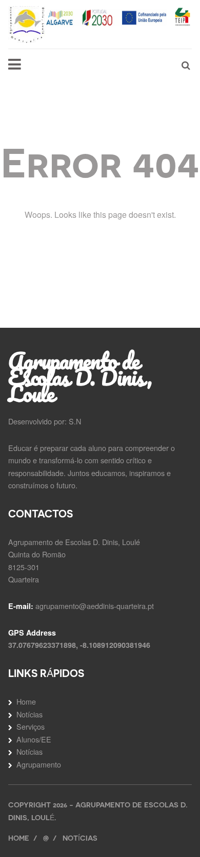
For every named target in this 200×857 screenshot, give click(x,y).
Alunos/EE (33, 739)
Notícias (29, 714)
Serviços (30, 726)
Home (26, 701)
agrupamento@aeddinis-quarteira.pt (94, 605)
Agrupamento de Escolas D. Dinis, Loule (80, 377)
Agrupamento (38, 764)
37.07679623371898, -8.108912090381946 (79, 645)
